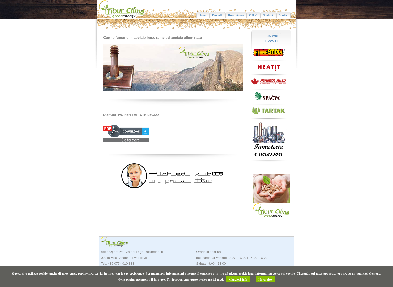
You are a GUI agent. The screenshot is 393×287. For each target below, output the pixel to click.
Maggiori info (238, 279)
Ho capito (265, 279)
